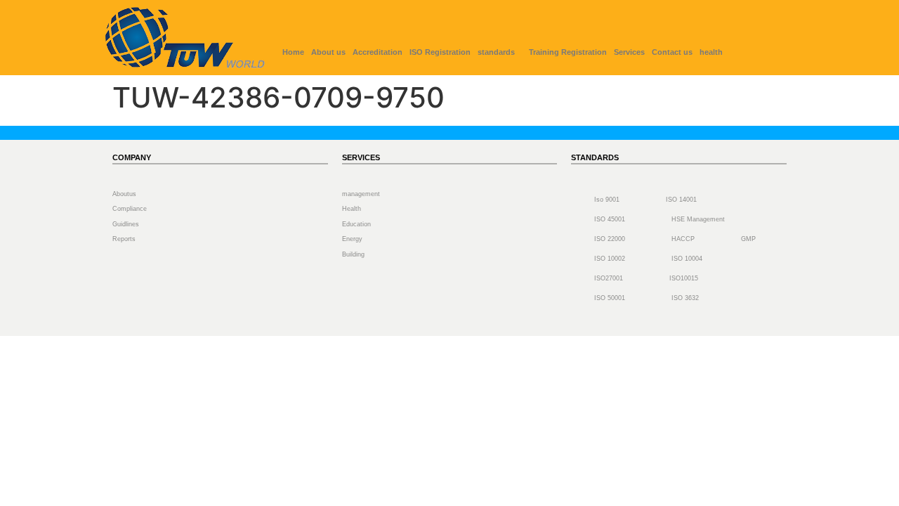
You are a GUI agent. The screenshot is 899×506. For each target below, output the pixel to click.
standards (496, 52)
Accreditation (377, 52)
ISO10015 (683, 278)
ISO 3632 (685, 297)
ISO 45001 (609, 219)
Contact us (672, 52)
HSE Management (698, 219)
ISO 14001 (681, 199)
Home (293, 52)
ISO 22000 (609, 238)
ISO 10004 (686, 258)
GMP (748, 238)
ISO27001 (608, 278)
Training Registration (568, 52)
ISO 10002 (609, 258)
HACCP (683, 238)
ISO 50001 (609, 297)
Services (629, 52)
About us (328, 52)
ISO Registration (440, 52)
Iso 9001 (606, 199)
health (711, 52)
